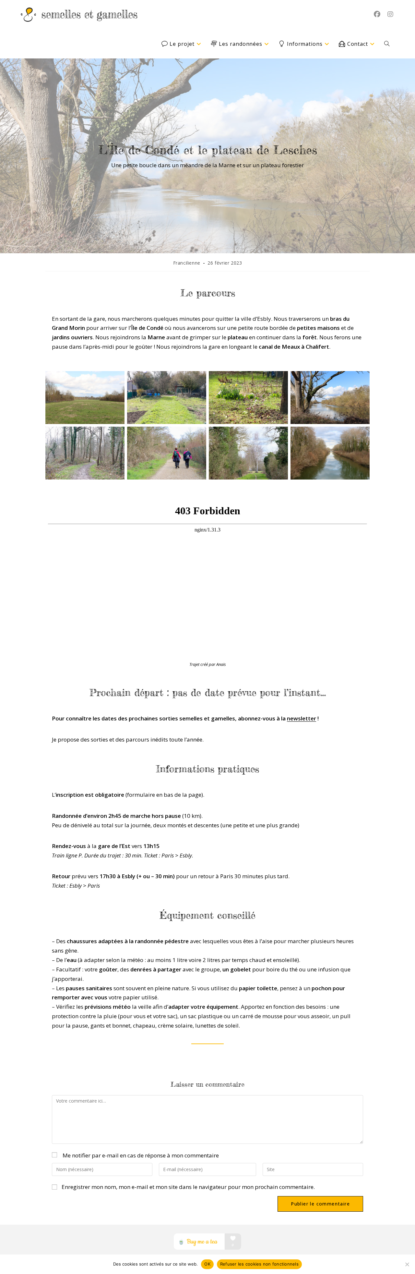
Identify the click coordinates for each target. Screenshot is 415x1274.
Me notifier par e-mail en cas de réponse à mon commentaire (141, 1155)
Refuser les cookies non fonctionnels (259, 1264)
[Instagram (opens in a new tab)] (390, 14)
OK (207, 1264)
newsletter (301, 718)
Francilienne (186, 263)
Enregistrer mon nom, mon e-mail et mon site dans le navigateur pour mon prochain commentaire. (188, 1187)
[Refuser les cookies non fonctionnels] (407, 1264)
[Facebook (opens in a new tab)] (377, 14)
